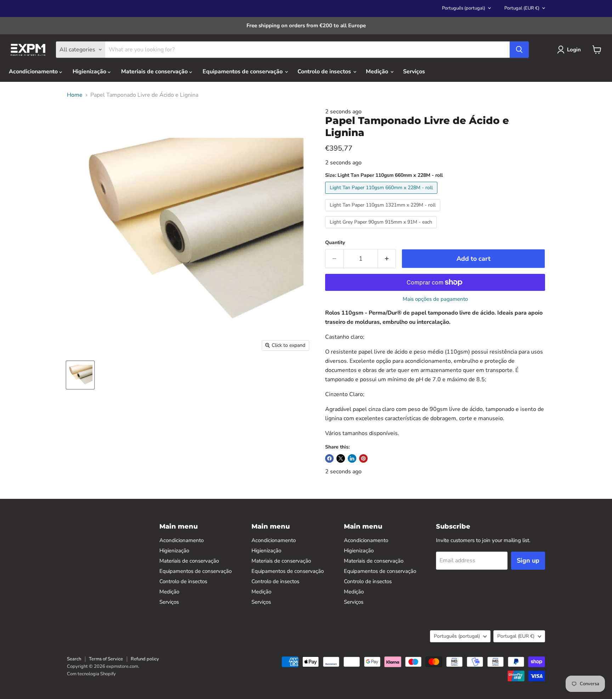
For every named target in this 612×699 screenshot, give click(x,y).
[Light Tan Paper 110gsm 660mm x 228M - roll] (382, 195)
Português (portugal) (463, 8)
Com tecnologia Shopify (91, 674)
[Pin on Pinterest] (363, 458)
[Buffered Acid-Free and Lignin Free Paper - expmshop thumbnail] (80, 375)
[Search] (519, 49)
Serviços (414, 71)
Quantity (335, 243)
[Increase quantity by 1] (387, 259)
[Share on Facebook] (329, 458)
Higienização (90, 71)
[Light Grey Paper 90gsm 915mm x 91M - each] (381, 230)
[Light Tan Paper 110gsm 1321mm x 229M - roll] (383, 213)
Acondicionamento (34, 71)
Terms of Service (106, 659)
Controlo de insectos (325, 71)
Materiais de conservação (155, 71)
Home (75, 95)
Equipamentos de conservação (243, 71)
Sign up (528, 560)
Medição (378, 71)
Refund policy (145, 659)
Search (74, 659)
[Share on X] (340, 458)
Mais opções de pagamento (435, 299)
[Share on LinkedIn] (352, 458)
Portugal (521, 8)
